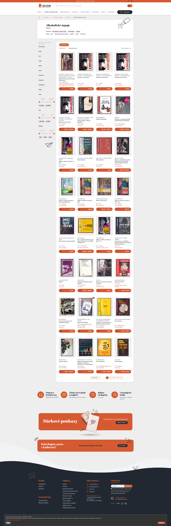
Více (8, 523)
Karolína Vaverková (119, 158)
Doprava (65, 486)
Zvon (63, 285)
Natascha (117, 117)
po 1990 (48, 121)
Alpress (82, 164)
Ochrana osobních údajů (69, 493)
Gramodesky (111, 12)
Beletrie (39, 12)
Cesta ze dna (123, 242)
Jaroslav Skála (80, 280)
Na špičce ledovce (63, 361)
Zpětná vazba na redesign (69, 503)
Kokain (104, 282)
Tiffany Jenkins (118, 238)
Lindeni (82, 324)
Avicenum (83, 285)
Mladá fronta (65, 82)
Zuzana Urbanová (119, 319)
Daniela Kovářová (100, 359)
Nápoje (68, 17)
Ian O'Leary (89, 359)
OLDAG (82, 83)
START (119, 164)
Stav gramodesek (43, 500)
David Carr (98, 280)
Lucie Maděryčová (100, 320)
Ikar (119, 283)
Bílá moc (122, 161)
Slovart (63, 325)
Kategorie (46, 17)
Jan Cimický (61, 74)
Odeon (82, 123)
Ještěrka (61, 281)
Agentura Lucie (121, 325)
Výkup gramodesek (43, 502)
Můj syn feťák (67, 241)
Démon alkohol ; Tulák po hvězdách (83, 121)
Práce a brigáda (67, 500)
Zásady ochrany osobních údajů (118, 493)
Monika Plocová (62, 359)
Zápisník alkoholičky (101, 119)
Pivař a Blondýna (100, 361)
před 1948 (41, 121)
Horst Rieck (86, 74)
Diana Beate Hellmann (120, 280)
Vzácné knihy (95, 12)
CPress (63, 246)
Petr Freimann (99, 319)
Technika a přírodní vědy (50, 12)
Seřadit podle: (62, 48)
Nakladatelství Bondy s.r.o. (105, 366)
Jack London (80, 117)
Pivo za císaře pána (65, 321)
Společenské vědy (64, 12)
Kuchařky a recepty (57, 17)
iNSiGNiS (64, 366)
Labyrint (101, 164)
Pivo (85, 241)
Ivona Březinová (62, 158)
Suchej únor (103, 323)
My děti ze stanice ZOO (67, 79)
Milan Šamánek (126, 319)
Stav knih (41, 486)
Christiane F (67, 74)
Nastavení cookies (67, 496)
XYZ (119, 245)
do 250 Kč (48, 105)
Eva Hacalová (69, 238)
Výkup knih (41, 488)
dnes (40, 137)
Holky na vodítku (66, 162)
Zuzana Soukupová (88, 75)
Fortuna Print (84, 245)
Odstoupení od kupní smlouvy (70, 491)
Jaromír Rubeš (71, 75)
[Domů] (39, 17)
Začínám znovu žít (119, 281)
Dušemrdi (122, 119)
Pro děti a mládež (84, 12)
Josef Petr (107, 320)
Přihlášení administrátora (69, 507)
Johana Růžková (106, 319)
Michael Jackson (81, 238)
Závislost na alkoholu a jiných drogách (84, 282)
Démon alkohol (81, 159)
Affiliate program (67, 505)
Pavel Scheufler (62, 319)
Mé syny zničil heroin (101, 200)
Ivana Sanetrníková (63, 280)
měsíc (50, 137)
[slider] (39, 102)
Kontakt (65, 484)
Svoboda (120, 366)
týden (45, 137)
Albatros (64, 164)
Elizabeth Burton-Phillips (101, 198)
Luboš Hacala (62, 238)
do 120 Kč (41, 105)
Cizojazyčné (75, 12)
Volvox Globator (121, 123)
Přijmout (161, 523)
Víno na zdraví (118, 321)
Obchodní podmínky (68, 488)
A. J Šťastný (86, 117)
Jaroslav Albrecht (85, 119)
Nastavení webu (68, 498)
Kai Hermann (65, 75)
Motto (100, 123)
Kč (43, 99)
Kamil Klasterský (62, 77)
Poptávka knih (42, 484)
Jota (100, 203)
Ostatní (103, 12)
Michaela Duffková (100, 117)
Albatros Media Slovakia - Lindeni (84, 325)
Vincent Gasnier (81, 359)
